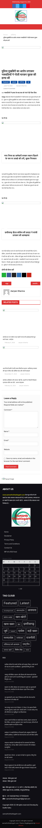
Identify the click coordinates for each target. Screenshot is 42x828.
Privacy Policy (9, 540)
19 (14, 576)
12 (14, 573)
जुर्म (28, 82)
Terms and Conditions (12, 544)
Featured (6, 82)
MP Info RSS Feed (10, 552)
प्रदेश (21, 631)
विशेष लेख (18, 650)
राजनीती (30, 637)
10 (4, 573)
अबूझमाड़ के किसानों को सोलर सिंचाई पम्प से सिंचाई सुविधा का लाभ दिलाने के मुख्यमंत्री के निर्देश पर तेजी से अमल (8, 283)
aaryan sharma (21, 86)
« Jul (20, 589)
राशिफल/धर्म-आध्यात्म (11, 644)
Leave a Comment (9, 88)
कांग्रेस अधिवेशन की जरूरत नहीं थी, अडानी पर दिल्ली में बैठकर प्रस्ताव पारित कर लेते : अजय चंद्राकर (20, 381)
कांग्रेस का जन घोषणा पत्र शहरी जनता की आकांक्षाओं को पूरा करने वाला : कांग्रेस (19, 338)
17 (4, 576)
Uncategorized (8, 610)
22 (30, 576)
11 (9, 573)
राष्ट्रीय (26, 644)
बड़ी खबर (32, 631)
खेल (19, 624)
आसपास (32, 610)
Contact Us (8, 548)
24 (4, 580)
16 (35, 573)
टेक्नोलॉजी (13, 631)
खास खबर (9, 624)
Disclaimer (8, 536)
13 (20, 573)
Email (6, 440)
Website (7, 449)
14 (25, 573)
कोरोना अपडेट (8, 617)
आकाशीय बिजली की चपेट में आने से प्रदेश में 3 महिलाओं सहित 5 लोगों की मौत (36, 283)
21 (25, 576)
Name (6, 431)
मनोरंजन (20, 638)
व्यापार (27, 650)
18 (9, 576)
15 (30, 573)
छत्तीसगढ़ (22, 82)
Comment (8, 410)
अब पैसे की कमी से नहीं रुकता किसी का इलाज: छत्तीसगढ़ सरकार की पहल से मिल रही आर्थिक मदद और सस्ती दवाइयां (20, 369)
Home (6, 532)
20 (20, 576)
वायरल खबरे (8, 650)
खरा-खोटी (21, 617)
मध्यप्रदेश (8, 637)
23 (35, 576)
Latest (14, 82)
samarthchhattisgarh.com (12, 814)
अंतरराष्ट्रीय (20, 610)
